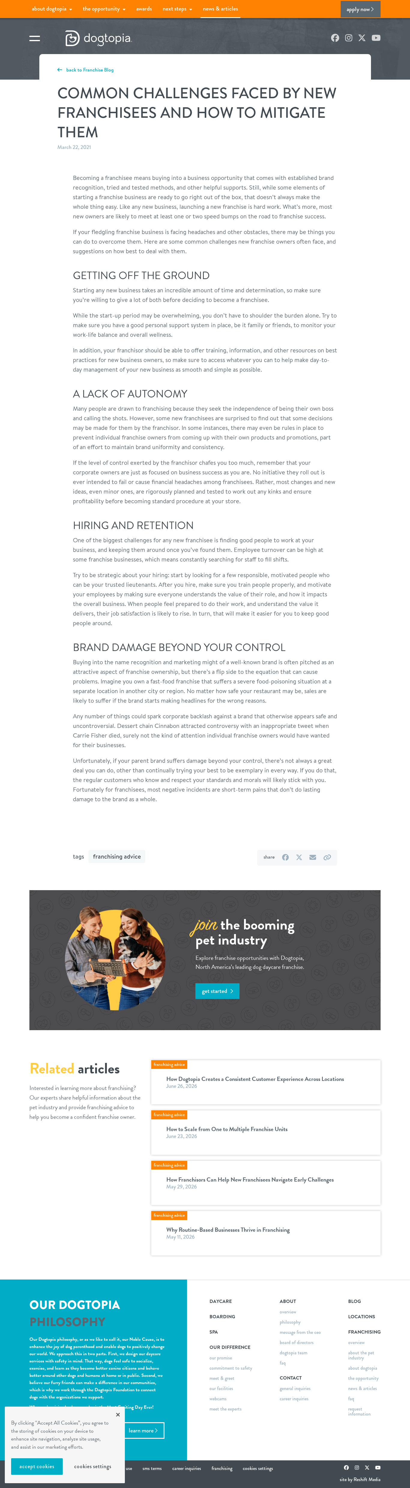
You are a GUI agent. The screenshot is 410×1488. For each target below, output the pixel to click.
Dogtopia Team (293, 1352)
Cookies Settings (92, 1466)
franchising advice (117, 856)
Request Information (359, 1411)
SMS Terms (152, 1468)
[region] (65, 1445)
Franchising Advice (169, 1064)
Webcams (218, 1398)
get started (215, 991)
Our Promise (221, 1357)
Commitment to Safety (231, 1368)
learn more (141, 1430)
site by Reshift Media (360, 1479)
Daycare (221, 1301)
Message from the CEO (300, 1332)
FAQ (283, 1362)
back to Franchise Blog (89, 69)
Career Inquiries (294, 1398)
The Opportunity (101, 8)
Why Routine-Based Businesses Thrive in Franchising (228, 1229)
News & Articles (220, 8)
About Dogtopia (49, 8)
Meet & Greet (222, 1378)
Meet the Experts (226, 1408)
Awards (144, 8)
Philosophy (290, 1322)
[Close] (118, 1414)
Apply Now (358, 9)
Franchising (222, 1468)
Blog (354, 1301)
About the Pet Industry (361, 1355)
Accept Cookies (37, 1466)
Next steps (174, 8)
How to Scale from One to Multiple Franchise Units (227, 1128)
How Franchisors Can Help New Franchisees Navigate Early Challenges (250, 1179)
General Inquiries (295, 1388)
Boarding (222, 1316)
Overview (288, 1311)
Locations (361, 1316)
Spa (214, 1332)
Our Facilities (221, 1388)
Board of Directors (297, 1342)
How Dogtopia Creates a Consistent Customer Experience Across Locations (255, 1078)
